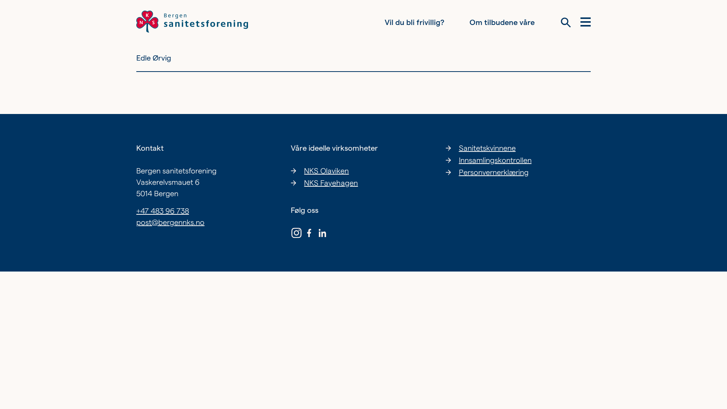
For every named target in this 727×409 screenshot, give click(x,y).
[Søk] (566, 22)
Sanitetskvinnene (487, 148)
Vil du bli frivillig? (414, 22)
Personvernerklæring (494, 172)
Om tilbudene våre (502, 22)
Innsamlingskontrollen (495, 160)
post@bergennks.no (170, 222)
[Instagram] (296, 234)
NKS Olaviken (326, 171)
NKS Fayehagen (331, 183)
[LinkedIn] (322, 234)
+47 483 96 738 (162, 211)
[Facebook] (309, 234)
